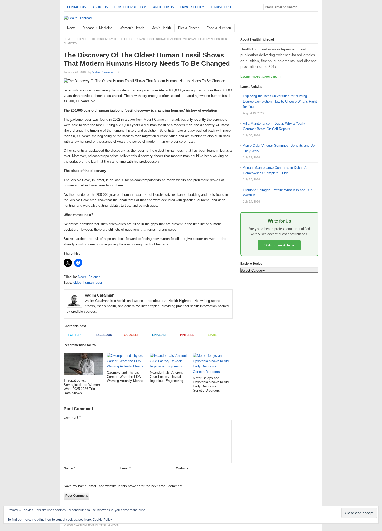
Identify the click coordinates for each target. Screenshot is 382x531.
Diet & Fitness (189, 28)
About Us (100, 7)
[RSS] (315, 28)
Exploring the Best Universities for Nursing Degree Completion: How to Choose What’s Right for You (280, 101)
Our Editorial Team (130, 7)
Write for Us (163, 7)
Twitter (74, 335)
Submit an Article (279, 245)
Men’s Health (161, 28)
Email (212, 335)
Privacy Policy (192, 7)
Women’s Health (132, 28)
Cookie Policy (102, 519)
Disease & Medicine (97, 28)
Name (69, 468)
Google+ (131, 335)
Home (67, 39)
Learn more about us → (261, 76)
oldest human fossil (88, 282)
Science (81, 39)
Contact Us (76, 7)
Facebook (104, 335)
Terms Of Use (221, 7)
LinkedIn (159, 335)
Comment (72, 417)
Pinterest (188, 335)
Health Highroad (84, 524)
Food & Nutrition (219, 28)
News (71, 28)
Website (182, 468)
